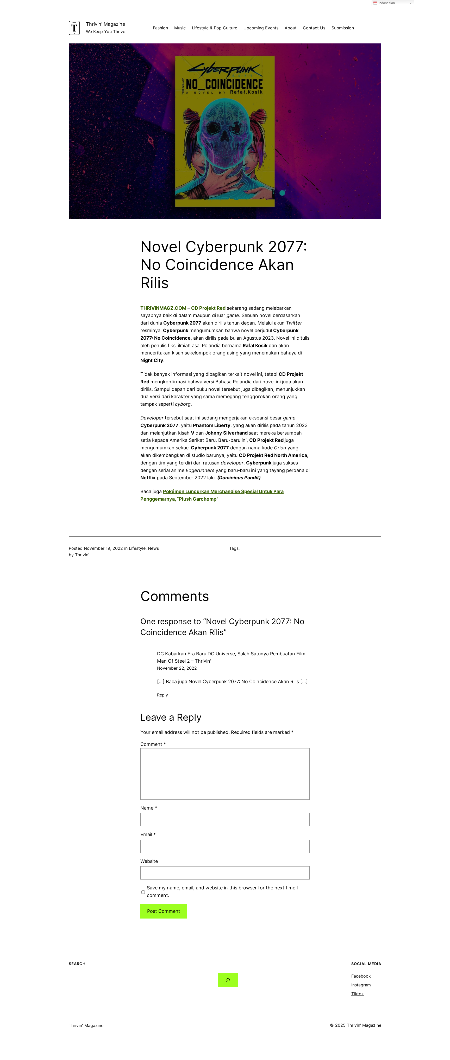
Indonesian (386, 3)
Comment (153, 744)
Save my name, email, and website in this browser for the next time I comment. (222, 891)
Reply (162, 694)
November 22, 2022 (177, 668)
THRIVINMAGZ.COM (163, 308)
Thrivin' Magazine (105, 24)
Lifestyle (137, 548)
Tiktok (357, 993)
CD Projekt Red (208, 308)
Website (149, 861)
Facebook (361, 976)
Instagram (361, 984)
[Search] (228, 980)
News (153, 548)
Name (148, 808)
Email (148, 834)
